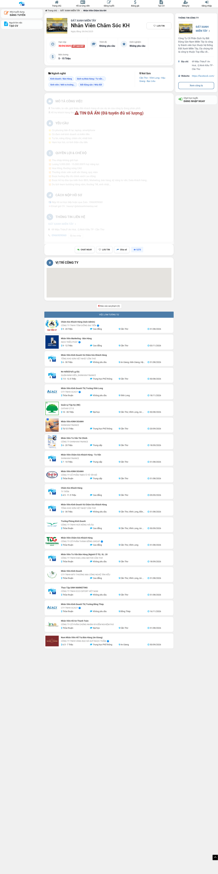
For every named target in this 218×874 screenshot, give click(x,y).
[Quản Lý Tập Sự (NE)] (52, 408)
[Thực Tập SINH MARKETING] (52, 591)
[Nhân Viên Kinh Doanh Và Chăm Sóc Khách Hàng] (52, 358)
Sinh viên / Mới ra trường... (62, 84)
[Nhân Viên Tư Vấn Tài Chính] (52, 441)
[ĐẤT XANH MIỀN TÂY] (57, 25)
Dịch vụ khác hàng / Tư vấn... (90, 79)
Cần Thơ (143, 78)
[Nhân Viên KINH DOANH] (52, 425)
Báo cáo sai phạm (110, 306)
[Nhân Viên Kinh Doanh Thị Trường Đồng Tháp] (52, 607)
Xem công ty (196, 85)
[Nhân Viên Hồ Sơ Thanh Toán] (52, 624)
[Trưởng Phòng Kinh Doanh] (52, 524)
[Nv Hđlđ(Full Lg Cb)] (52, 375)
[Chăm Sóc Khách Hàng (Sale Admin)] (52, 325)
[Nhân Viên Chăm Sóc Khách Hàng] (52, 541)
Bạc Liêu (151, 81)
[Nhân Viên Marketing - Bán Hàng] (52, 342)
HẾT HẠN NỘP (78, 46)
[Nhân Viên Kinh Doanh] (52, 574)
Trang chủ (52, 10)
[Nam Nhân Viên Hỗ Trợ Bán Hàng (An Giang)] (52, 641)
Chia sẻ (123, 249)
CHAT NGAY (86, 249)
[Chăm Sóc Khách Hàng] (52, 491)
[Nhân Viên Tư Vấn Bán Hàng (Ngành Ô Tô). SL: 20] (52, 558)
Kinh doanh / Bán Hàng (61, 79)
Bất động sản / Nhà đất (91, 84)
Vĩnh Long (154, 78)
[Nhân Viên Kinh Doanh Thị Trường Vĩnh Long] (52, 392)
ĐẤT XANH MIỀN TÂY (70, 10)
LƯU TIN (161, 26)
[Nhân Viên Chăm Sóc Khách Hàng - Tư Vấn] (52, 458)
